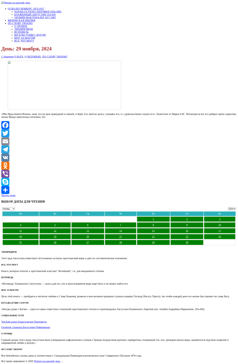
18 (20, 236)
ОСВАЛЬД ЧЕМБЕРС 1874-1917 (26, 8)
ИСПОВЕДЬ (21, 32)
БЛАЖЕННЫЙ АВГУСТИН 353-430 (35, 14)
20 (87, 236)
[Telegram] (119, 149)
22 (153, 236)
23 (187, 236)
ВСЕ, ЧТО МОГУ (24, 40)
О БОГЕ (18, 56)
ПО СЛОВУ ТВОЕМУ (20, 23)
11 (20, 230)
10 (219, 224)
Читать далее (8, 195)
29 (153, 242)
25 (20, 242)
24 (219, 236)
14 (120, 230)
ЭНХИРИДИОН (23, 29)
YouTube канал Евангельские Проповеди (24, 321)
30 (187, 242)
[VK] (119, 157)
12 (55, 230)
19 (55, 236)
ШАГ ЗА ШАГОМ (24, 37)
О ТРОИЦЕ (20, 26)
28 (120, 242)
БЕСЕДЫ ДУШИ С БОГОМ (30, 35)
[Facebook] (119, 125)
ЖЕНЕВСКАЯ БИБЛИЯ (21, 20)
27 (87, 242)
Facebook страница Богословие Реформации (25, 327)
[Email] (119, 141)
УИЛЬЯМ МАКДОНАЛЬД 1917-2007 (35, 17)
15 (153, 230)
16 (187, 230)
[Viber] (119, 174)
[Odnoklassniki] (119, 166)
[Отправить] (119, 190)
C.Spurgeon (7, 56)
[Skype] (119, 182)
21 (120, 236)
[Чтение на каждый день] (15, 2)
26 (55, 242)
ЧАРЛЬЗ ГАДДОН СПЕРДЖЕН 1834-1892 (37, 11)
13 (87, 230)
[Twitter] (119, 133)
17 (219, 230)
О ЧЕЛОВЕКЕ (33, 56)
